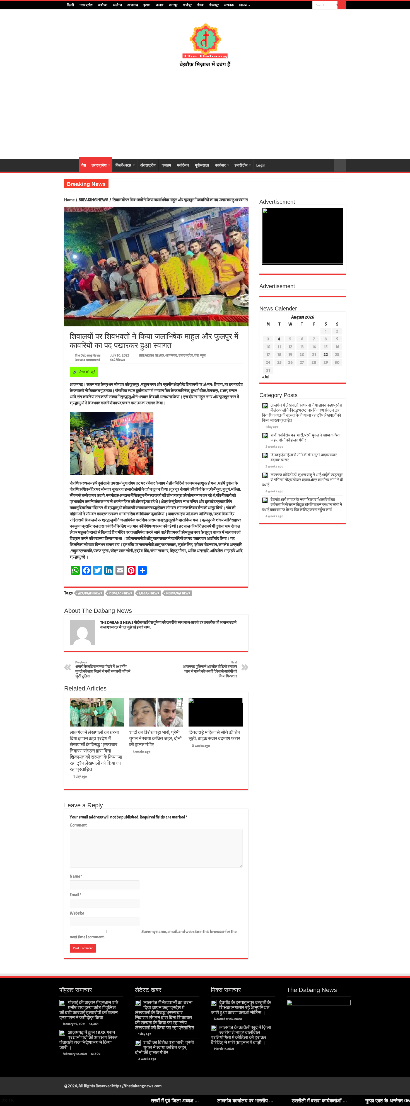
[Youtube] (303, 5)
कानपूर (173, 5)
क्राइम (166, 165)
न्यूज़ (203, 355)
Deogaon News (120, 593)
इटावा (146, 5)
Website (77, 913)
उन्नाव (159, 5)
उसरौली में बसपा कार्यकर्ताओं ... (250, 1100)
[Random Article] (340, 165)
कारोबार (220, 165)
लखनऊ (229, 5)
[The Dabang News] (205, 42)
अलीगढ (117, 5)
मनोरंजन (183, 165)
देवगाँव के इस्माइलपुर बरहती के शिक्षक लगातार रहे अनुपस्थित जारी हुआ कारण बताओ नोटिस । (241, 1008)
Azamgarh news (90, 593)
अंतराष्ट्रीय (148, 165)
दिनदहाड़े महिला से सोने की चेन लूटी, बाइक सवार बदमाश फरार (214, 735)
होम (71, 164)
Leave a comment (87, 360)
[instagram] (308, 5)
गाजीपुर (187, 5)
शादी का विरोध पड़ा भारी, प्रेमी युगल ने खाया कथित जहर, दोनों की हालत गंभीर (155, 738)
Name (76, 876)
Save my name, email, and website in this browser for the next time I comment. (153, 934)
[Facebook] (292, 5)
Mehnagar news (178, 593)
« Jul (265, 377)
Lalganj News (149, 593)
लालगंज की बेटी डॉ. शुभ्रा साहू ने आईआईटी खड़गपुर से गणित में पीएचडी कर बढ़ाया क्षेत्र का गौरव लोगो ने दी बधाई (302, 480)
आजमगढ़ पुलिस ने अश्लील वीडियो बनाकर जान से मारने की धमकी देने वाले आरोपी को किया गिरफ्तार (210, 669)
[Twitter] (298, 5)
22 (326, 354)
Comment (78, 825)
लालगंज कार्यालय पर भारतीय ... (176, 1100)
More (243, 5)
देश (83, 165)
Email (75, 895)
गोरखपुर (214, 5)
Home (69, 200)
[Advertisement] (205, 113)
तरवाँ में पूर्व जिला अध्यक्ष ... (106, 1100)
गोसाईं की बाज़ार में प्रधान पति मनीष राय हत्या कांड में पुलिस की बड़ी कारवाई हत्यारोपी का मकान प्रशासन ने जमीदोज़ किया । (88, 1010)
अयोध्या (102, 5)
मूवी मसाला (202, 165)
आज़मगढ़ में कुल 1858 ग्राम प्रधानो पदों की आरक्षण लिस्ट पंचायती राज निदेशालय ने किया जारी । (88, 1040)
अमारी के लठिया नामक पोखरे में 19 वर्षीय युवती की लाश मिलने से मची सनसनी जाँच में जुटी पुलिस (102, 669)
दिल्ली (70, 5)
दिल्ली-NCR (123, 165)
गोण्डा (200, 5)
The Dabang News (88, 355)
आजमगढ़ (132, 5)
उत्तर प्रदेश (86, 5)
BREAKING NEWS (93, 200)
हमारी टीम (241, 165)
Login (260, 165)
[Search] (341, 5)
